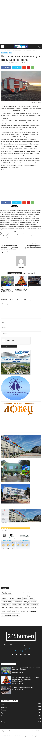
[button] (39, 46)
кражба (8, 604)
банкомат (31, 598)
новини (4, 607)
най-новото (26, 604)
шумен (31, 611)
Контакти (17, 733)
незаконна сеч (34, 604)
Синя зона (18, 598)
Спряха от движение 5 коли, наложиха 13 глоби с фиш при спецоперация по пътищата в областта (7, 289)
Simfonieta (28, 593)
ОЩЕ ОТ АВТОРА (28, 273)
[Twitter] (17, 655)
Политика (4, 719)
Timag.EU (34, 736)
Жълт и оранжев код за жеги (34, 287)
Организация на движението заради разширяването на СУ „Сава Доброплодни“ (21, 288)
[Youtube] (29, 655)
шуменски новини (10, 615)
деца (26, 601)
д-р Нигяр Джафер (17, 601)
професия (33, 607)
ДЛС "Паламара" (33, 596)
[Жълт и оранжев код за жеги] (34, 281)
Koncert (15, 593)
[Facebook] (13, 655)
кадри (3, 604)
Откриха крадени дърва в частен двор (33, 247)
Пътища (3, 285)
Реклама (24, 733)
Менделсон (4, 598)
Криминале (7, 50)
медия (14, 604)
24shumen (7, 592)
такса (8, 611)
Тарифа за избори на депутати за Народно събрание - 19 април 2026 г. (21, 731)
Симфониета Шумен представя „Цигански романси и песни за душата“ (9, 249)
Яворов (25, 598)
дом (2, 50)
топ (18, 611)
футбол (23, 611)
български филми (6, 601)
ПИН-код (12, 598)
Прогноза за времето (34, 285)
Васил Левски (18, 596)
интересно (33, 601)
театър (13, 611)
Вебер (25, 596)
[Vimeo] (21, 655)
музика (19, 604)
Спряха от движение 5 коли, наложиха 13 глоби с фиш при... (26, 669)
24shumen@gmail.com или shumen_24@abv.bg (25, 650)
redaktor (5, 63)
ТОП (11, 52)
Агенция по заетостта (7, 596)
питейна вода (18, 607)
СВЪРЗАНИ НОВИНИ (15, 273)
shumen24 (21, 593)
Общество (4, 707)
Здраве (3, 713)
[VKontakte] (25, 655)
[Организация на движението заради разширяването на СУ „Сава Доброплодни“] (21, 281)
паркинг (11, 607)
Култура (3, 722)
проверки (26, 607)
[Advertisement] (21, 22)
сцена (3, 611)
